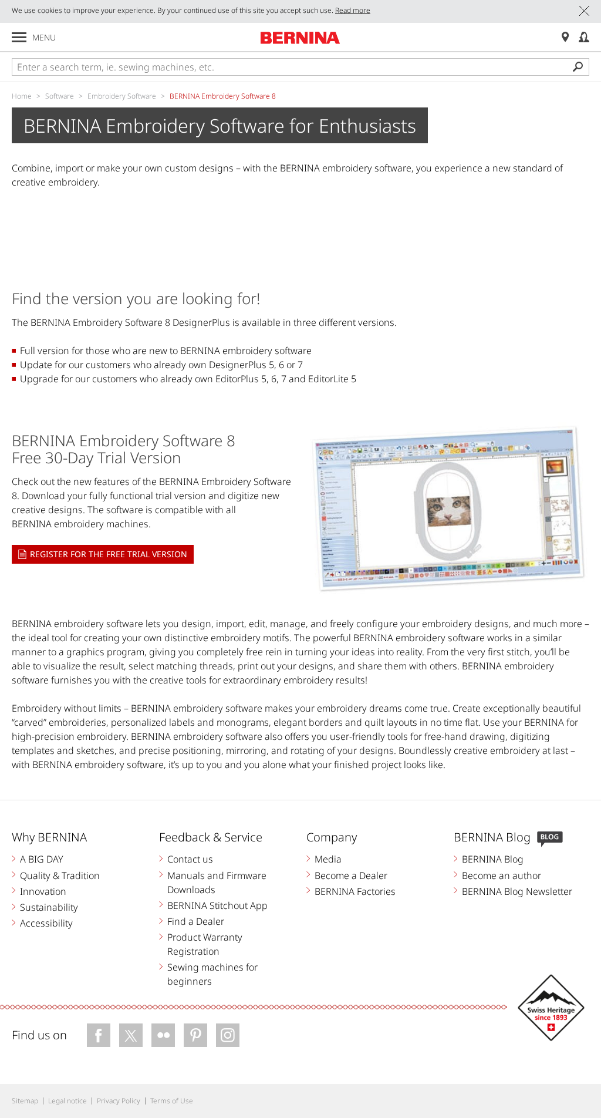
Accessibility (46, 923)
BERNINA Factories (355, 891)
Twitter (131, 1035)
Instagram (227, 1035)
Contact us (190, 859)
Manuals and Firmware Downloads (216, 882)
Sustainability (49, 907)
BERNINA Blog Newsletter (517, 891)
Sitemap (25, 1101)
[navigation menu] (19, 37)
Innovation (43, 891)
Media (328, 859)
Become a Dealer (351, 875)
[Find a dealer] (565, 37)
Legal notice (67, 1101)
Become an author (501, 875)
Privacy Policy (118, 1101)
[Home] (300, 37)
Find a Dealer (195, 921)
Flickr (163, 1035)
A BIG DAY (41, 859)
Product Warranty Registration (204, 944)
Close (584, 11)
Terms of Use (171, 1101)
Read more (352, 10)
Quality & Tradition (60, 875)
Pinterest (195, 1035)
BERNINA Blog (493, 859)
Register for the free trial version (108, 554)
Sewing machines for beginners (212, 974)
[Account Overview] (584, 37)
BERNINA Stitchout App (217, 905)
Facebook (98, 1035)
